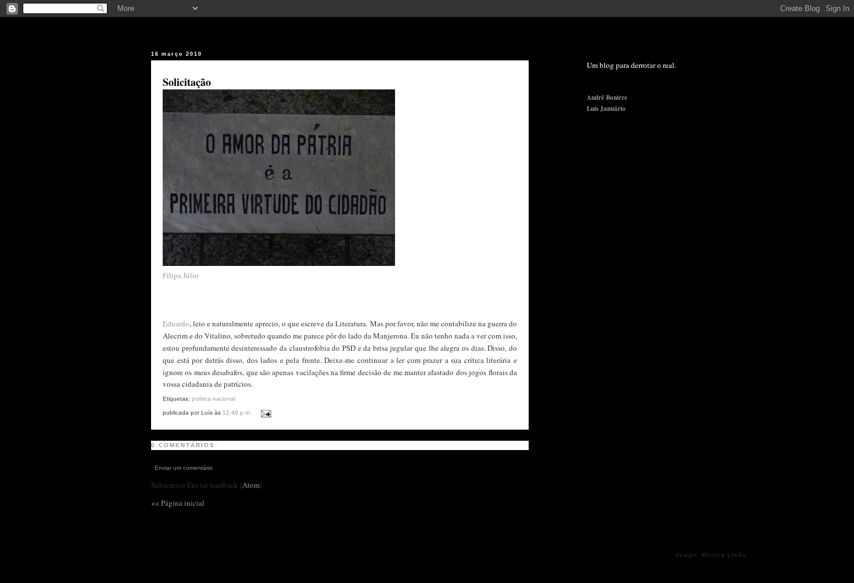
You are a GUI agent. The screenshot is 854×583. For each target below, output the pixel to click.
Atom (251, 485)
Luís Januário (606, 108)
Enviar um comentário (184, 468)
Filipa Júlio (181, 275)
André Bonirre (607, 97)
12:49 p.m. (238, 412)
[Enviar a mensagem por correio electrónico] (264, 411)
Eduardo (176, 323)
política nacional (213, 398)
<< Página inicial (177, 503)
